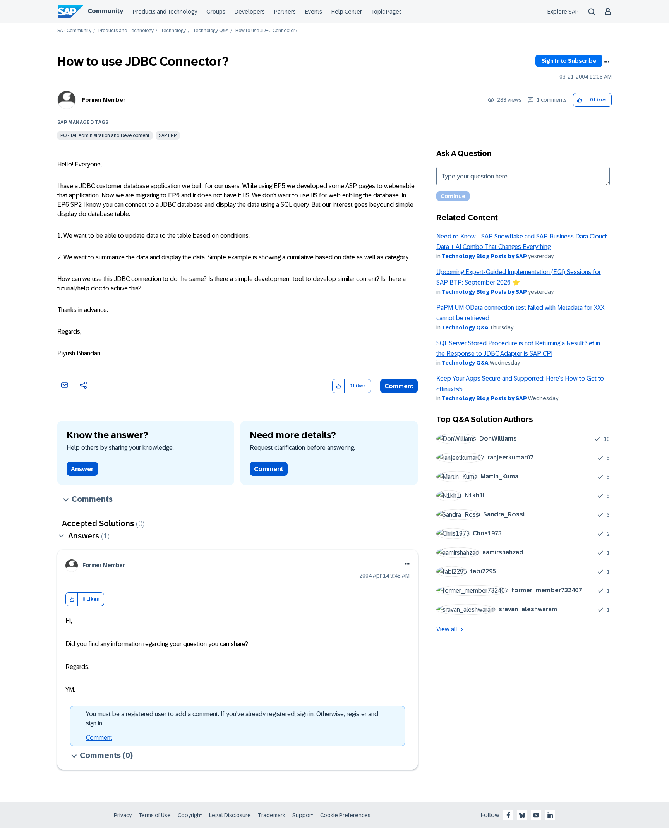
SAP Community (74, 30)
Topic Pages (386, 12)
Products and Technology (165, 12)
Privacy (123, 815)
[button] (579, 100)
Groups (215, 12)
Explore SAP (563, 12)
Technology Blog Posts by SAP (484, 256)
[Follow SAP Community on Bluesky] (522, 815)
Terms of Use (155, 815)
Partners (285, 12)
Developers (250, 12)
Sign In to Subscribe (569, 61)
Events (313, 12)
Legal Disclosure (230, 815)
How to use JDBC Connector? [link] (266, 30)
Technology (173, 30)
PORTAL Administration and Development (104, 135)
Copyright (190, 815)
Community (105, 11)
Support (302, 815)
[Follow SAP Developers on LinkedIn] (550, 815)
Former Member (103, 100)
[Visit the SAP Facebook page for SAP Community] (508, 815)
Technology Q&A (210, 30)
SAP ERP (168, 135)
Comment (398, 386)
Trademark (271, 815)
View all (446, 629)
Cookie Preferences (345, 815)
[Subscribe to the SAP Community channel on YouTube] (536, 815)
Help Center (346, 12)
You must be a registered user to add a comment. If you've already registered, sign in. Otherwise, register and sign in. (232, 719)
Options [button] (607, 62)
